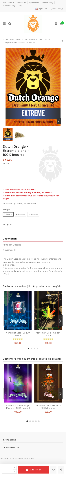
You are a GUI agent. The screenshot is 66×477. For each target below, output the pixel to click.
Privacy (26, 458)
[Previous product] (61, 41)
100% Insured (8, 3)
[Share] (4, 224)
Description (10, 238)
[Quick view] (22, 329)
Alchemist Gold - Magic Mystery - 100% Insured (18, 406)
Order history (47, 3)
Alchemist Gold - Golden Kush (48, 334)
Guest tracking (9, 6)
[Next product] (62, 41)
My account (34, 3)
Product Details (12, 244)
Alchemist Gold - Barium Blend (18, 334)
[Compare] (18, 329)
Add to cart (35, 469)
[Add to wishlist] (53, 470)
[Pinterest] (11, 224)
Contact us (21, 3)
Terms (32, 458)
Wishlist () (58, 9)
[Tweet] (8, 224)
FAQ (20, 6)
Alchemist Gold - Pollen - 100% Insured (48, 406)
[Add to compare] (61, 470)
